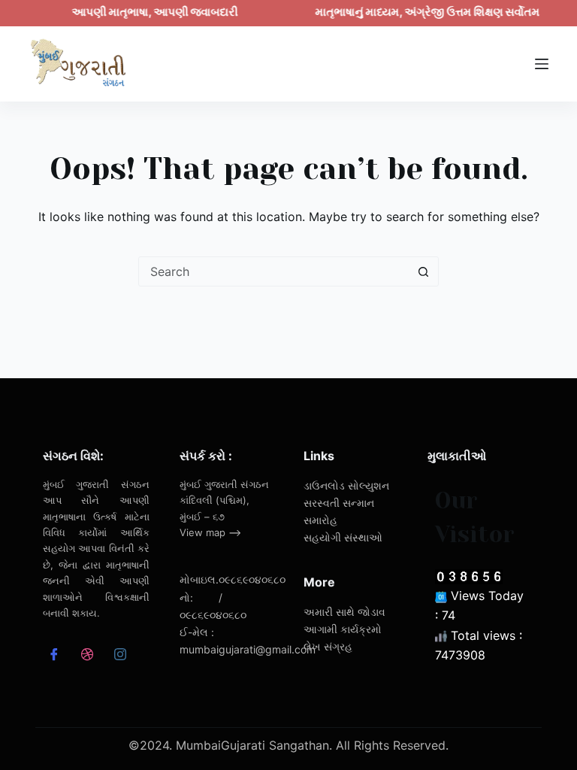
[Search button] (423, 271)
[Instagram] (120, 656)
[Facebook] (54, 656)
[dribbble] (87, 656)
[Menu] (541, 64)
